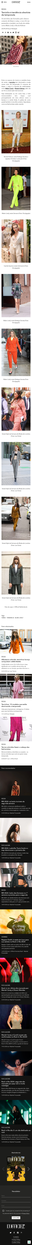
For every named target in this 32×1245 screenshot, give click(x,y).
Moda (3, 9)
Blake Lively (9, 88)
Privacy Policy (25, 1213)
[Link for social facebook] (14, 1233)
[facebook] (5, 32)
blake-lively (19, 618)
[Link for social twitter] (10, 1233)
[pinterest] (8, 32)
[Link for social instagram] (18, 1233)
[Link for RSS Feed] (21, 1233)
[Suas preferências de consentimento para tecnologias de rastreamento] (29, 1242)
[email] (2, 32)
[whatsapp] (16, 32)
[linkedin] (10, 32)
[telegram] (18, 32)
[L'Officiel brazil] (16, 2)
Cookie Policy (16, 1242)
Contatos (16, 1237)
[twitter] (13, 32)
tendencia (10, 618)
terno (3, 618)
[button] (28, 1169)
